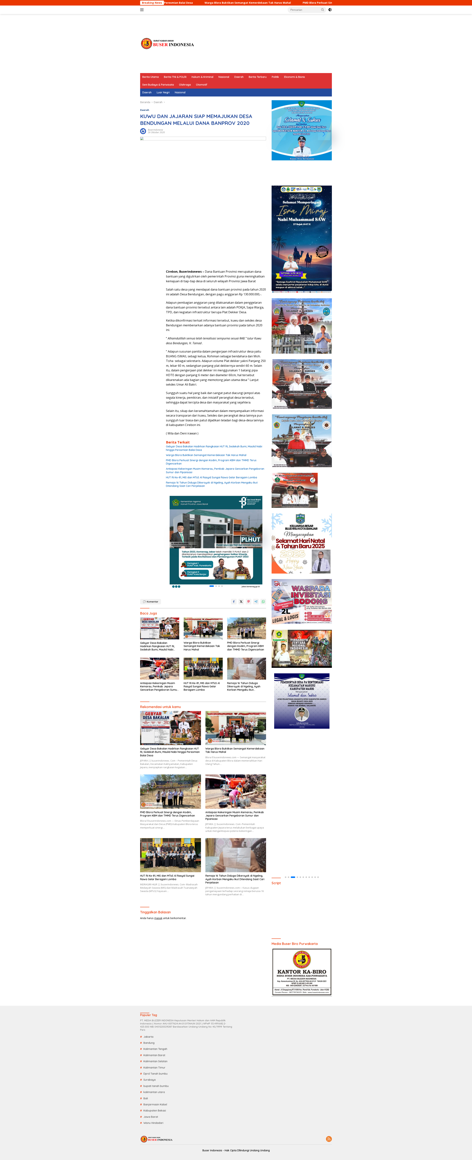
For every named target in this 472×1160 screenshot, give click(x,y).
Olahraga (185, 84)
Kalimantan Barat (154, 1055)
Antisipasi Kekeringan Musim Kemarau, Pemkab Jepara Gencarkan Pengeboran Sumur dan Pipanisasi (215, 470)
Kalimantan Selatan (155, 1061)
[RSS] (329, 1139)
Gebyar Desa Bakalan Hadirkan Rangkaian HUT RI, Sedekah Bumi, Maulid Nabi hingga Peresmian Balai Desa (214, 448)
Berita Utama (150, 77)
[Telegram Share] (256, 601)
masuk (158, 918)
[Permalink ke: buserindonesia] (143, 131)
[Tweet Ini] (241, 601)
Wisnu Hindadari (153, 1123)
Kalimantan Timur (154, 1067)
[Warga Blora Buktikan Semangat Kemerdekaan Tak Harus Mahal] (203, 628)
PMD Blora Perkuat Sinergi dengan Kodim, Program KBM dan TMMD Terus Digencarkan (281, 2)
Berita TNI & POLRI (175, 77)
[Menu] (142, 10)
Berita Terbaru (258, 77)
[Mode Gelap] (330, 10)
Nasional (223, 77)
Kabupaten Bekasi (154, 1110)
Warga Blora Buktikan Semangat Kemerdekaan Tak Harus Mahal (168, 2)
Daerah (239, 77)
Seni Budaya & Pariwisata (158, 84)
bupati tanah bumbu (156, 1086)
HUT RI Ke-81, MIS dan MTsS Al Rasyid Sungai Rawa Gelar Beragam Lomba (211, 477)
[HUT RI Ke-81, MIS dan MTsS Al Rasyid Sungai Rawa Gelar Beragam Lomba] (203, 669)
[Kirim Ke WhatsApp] (263, 601)
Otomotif (201, 84)
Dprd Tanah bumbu (155, 1073)
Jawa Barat (150, 1116)
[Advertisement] (265, 43)
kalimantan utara (154, 1092)
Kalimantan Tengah (155, 1049)
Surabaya (149, 1079)
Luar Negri (163, 92)
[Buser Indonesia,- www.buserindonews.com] (167, 43)
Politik (275, 77)
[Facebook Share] (234, 601)
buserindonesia (155, 129)
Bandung (149, 1043)
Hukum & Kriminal (202, 77)
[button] (322, 10)
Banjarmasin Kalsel (155, 1104)
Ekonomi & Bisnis (294, 77)
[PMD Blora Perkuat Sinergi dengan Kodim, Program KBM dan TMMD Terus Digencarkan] (246, 628)
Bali (145, 1098)
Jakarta (148, 1036)
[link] (216, 542)
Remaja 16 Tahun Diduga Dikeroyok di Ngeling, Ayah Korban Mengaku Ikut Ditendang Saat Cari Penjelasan (212, 484)
